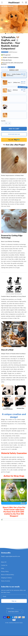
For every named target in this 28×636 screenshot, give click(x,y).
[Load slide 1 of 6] (13, 33)
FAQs (2, 568)
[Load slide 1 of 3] (8, 33)
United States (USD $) (13, 611)
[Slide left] (2, 20)
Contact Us (4, 565)
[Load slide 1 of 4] (10, 33)
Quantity (3, 120)
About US (3, 562)
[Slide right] (26, 20)
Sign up (14, 601)
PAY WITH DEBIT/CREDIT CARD (14, 134)
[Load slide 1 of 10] (19, 33)
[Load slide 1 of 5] (12, 33)
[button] (2, 2)
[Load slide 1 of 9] (18, 33)
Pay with (10, 139)
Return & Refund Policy (7, 574)
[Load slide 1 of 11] (21, 33)
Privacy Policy (5, 571)
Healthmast (11, 622)
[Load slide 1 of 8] (16, 33)
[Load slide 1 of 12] (22, 33)
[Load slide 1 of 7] (15, 33)
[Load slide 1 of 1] (5, 33)
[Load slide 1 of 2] (7, 33)
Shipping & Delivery (6, 577)
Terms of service (5, 581)
